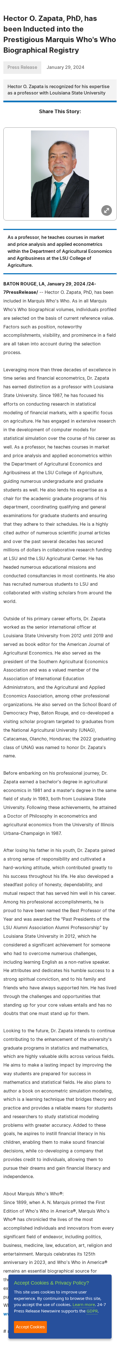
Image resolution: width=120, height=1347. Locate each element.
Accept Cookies (30, 1326)
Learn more (84, 1304)
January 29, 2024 (65, 67)
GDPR (92, 1311)
